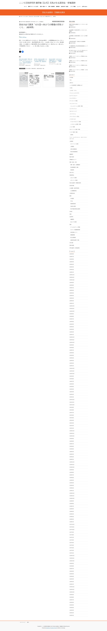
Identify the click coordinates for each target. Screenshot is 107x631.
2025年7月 (72, 287)
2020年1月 (72, 459)
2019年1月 (72, 490)
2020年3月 (72, 454)
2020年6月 (72, 446)
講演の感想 (72, 245)
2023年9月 (72, 344)
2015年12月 (72, 586)
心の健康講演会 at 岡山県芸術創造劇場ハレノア (78, 45)
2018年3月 (72, 516)
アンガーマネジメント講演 (75, 121)
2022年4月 (72, 389)
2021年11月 (72, 402)
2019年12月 (72, 461)
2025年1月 (72, 303)
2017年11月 (72, 526)
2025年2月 (72, 300)
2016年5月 (72, 573)
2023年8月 (72, 347)
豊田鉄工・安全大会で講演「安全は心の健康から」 (49, 77)
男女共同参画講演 (73, 151)
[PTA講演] (23, 74)
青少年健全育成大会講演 (75, 208)
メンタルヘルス (73, 119)
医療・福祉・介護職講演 (75, 164)
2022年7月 (72, 381)
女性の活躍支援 (73, 149)
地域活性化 (72, 175)
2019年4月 (72, 482)
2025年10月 (72, 279)
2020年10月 (72, 435)
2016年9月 (72, 563)
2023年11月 (72, 339)
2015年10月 (72, 592)
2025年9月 (72, 282)
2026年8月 (72, 253)
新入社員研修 (73, 237)
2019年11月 (72, 464)
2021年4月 (72, 420)
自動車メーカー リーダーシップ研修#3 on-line (78, 60)
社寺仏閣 (71, 242)
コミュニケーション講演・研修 (76, 106)
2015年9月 (72, 594)
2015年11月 (72, 589)
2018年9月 (72, 500)
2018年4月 (72, 513)
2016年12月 (72, 555)
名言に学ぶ (72, 172)
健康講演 (72, 219)
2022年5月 (72, 386)
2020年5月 (72, 448)
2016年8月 (72, 566)
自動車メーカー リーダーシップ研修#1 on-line (78, 69)
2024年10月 (72, 311)
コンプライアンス (73, 108)
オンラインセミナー (73, 95)
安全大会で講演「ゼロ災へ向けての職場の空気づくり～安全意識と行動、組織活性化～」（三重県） (55, 60)
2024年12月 (72, 305)
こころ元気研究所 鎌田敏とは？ (76, 85)
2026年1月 (72, 272)
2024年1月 (72, 334)
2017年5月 (72, 542)
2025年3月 (72, 298)
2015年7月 (72, 599)
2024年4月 (72, 326)
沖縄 (70, 214)
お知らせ (71, 82)
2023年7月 (72, 350)
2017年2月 (72, 550)
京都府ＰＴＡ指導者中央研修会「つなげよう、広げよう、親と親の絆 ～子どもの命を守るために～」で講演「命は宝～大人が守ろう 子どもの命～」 (34, 79)
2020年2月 (72, 456)
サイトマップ (22, 622)
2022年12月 (72, 368)
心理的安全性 (72, 193)
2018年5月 (72, 511)
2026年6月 (72, 259)
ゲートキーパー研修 (73, 100)
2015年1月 (72, 615)
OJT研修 (71, 77)
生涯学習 (71, 216)
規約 (28, 622)
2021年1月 (72, 428)
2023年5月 (72, 355)
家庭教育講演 (73, 203)
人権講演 (72, 146)
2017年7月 (72, 537)
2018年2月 (72, 519)
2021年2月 (72, 425)
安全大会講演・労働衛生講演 (58, 21)
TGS (70, 80)
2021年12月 (72, 399)
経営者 (71, 134)
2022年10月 (72, 373)
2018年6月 (72, 508)
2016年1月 (72, 584)
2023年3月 (72, 360)
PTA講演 (72, 198)
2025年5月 (72, 292)
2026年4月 (72, 264)
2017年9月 (72, 532)
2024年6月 (72, 321)
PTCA (71, 201)
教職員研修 (72, 234)
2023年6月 (72, 352)
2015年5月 (72, 604)
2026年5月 (72, 261)
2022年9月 (72, 376)
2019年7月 (72, 474)
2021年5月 (72, 417)
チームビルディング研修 (75, 227)
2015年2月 (72, 612)
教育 (70, 195)
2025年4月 (72, 295)
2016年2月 (72, 581)
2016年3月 (72, 578)
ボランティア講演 (73, 180)
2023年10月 (72, 342)
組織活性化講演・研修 (40, 68)
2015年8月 (72, 597)
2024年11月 (72, 308)
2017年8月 (72, 534)
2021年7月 (72, 412)
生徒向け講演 (73, 206)
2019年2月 (72, 487)
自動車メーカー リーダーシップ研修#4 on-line (78, 56)
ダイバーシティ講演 (74, 143)
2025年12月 (72, 274)
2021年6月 (72, 415)
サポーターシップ (73, 111)
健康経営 (71, 154)
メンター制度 (72, 126)
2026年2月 (72, 269)
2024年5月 (72, 324)
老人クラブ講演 (73, 221)
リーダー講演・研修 (73, 132)
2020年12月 (72, 430)
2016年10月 (72, 560)
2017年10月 (72, 529)
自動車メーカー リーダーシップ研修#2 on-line (78, 65)
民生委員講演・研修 (74, 167)
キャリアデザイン (73, 98)
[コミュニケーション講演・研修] (59, 74)
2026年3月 (72, 266)
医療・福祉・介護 (73, 162)
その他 (71, 87)
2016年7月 (72, 568)
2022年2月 (72, 394)
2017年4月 (72, 545)
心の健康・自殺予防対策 (74, 188)
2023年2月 (72, 363)
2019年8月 (72, 472)
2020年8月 (72, 441)
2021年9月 (72, 407)
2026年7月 (72, 256)
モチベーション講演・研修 (75, 129)
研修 (70, 224)
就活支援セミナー (73, 232)
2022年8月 (72, 378)
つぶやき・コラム (73, 90)
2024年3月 (72, 329)
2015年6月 (72, 602)
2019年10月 (72, 467)
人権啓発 (71, 141)
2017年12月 (72, 524)
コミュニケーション (73, 103)
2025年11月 (72, 277)
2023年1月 (72, 365)
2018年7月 (72, 506)
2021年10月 (72, 404)
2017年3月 (72, 547)
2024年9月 (72, 313)
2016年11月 (72, 558)
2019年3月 (72, 485)
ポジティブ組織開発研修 (75, 229)
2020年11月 (72, 433)
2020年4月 (72, 451)
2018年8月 (72, 503)
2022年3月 (72, 391)
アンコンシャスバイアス (74, 93)
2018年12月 (72, 493)
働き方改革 (72, 156)
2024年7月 (72, 318)
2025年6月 (72, 290)
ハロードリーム (73, 113)
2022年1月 (72, 396)
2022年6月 (72, 383)
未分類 (71, 211)
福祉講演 (72, 169)
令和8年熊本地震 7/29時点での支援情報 (77, 41)
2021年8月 (72, 409)
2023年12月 (72, 337)
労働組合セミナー (73, 159)
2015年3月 (72, 610)
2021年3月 (72, 422)
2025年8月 (72, 285)
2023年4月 (72, 357)
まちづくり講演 (73, 177)
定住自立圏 (72, 185)
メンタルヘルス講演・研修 (75, 124)
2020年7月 (72, 443)
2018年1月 (72, 521)
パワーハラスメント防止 (74, 116)
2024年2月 (72, 331)
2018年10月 (72, 498)
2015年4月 (72, 607)
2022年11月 (72, 370)
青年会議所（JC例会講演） (75, 247)
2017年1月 (72, 552)
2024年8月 (72, 316)
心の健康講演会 (73, 190)
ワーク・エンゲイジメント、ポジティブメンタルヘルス (78, 138)
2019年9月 (72, 469)
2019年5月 (72, 480)
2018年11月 (72, 495)
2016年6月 (72, 571)
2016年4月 (72, 576)
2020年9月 (72, 438)
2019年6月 (72, 477)
